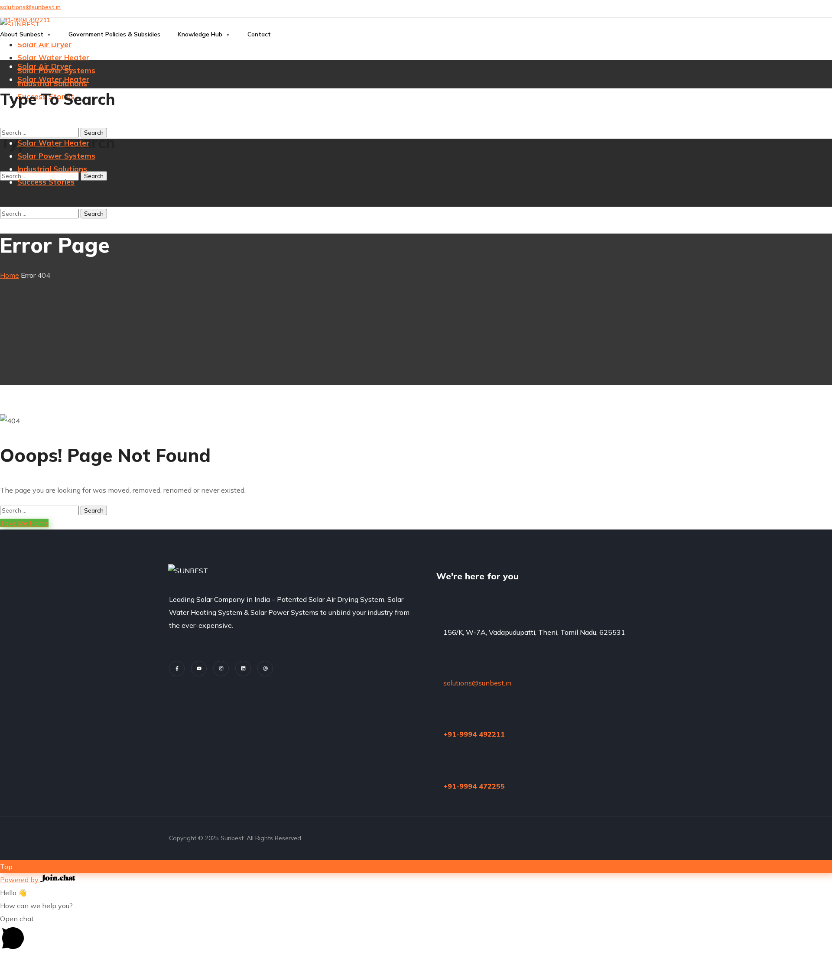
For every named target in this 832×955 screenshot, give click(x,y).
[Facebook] (177, 668)
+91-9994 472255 (474, 786)
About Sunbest (21, 34)
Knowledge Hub (200, 34)
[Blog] (265, 668)
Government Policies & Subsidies (114, 34)
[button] (416, 933)
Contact (259, 34)
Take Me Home (24, 523)
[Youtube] (199, 668)
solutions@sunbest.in (30, 7)
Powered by (20, 879)
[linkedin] (243, 668)
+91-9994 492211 (474, 734)
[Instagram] (221, 668)
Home (9, 275)
